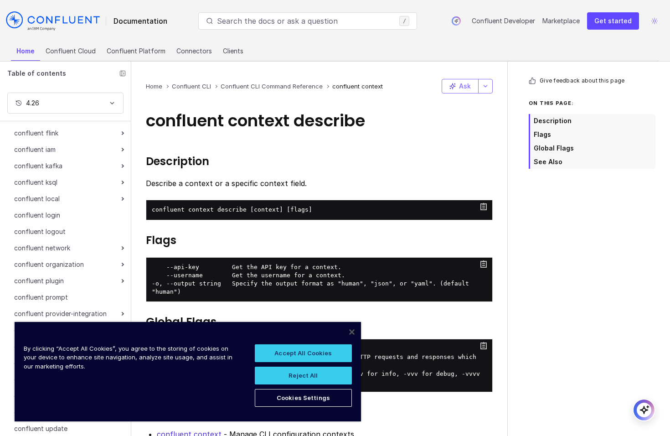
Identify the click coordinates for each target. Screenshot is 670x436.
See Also (548, 162)
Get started (613, 21)
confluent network (42, 248)
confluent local (37, 198)
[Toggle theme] (654, 21)
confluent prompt (41, 297)
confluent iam (35, 149)
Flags (542, 134)
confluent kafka (38, 166)
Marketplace (561, 21)
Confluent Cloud (71, 51)
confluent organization (49, 264)
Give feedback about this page (582, 80)
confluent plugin (39, 281)
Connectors (194, 51)
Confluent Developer (503, 21)
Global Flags (554, 148)
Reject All (303, 375)
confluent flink (36, 133)
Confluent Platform (136, 51)
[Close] (352, 332)
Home (25, 51)
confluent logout (40, 231)
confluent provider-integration (60, 313)
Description (553, 121)
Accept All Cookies (303, 353)
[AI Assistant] (456, 21)
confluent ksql (35, 182)
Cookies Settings (303, 397)
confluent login (37, 215)
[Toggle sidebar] (122, 73)
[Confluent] (52, 21)
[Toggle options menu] (485, 86)
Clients (233, 51)
